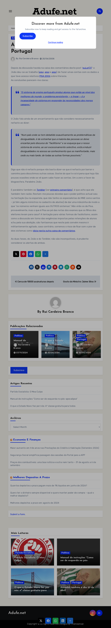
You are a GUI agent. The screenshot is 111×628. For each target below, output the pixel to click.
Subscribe (28, 36)
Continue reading (55, 42)
